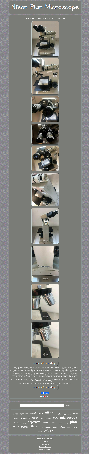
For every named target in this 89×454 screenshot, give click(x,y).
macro (69, 427)
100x (55, 418)
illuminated (17, 423)
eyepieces (24, 414)
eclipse (48, 430)
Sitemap (45, 441)
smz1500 (55, 427)
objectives (25, 418)
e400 (75, 413)
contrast (66, 423)
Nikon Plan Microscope (45, 439)
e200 (60, 423)
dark (65, 414)
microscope (68, 417)
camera (48, 427)
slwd (75, 427)
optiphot (58, 414)
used (53, 422)
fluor (34, 426)
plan (73, 422)
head (40, 413)
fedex (15, 418)
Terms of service (45, 449)
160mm (45, 423)
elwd (33, 413)
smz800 (48, 418)
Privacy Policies (45, 447)
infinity (25, 426)
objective (34, 422)
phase (62, 427)
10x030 (15, 414)
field (24, 423)
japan (35, 417)
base (42, 418)
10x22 (41, 427)
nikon (49, 413)
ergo (40, 431)
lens (16, 426)
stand (69, 414)
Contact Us (45, 444)
